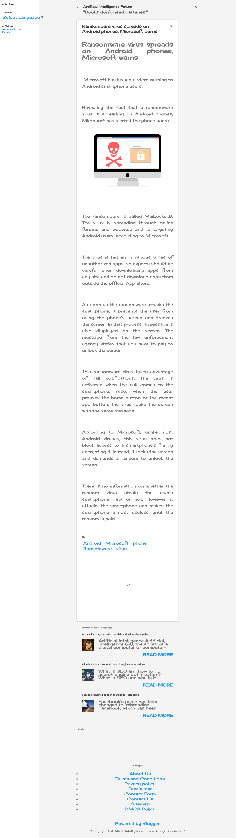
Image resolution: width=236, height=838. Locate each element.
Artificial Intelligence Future (107, 6)
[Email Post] (83, 537)
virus (121, 548)
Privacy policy (140, 783)
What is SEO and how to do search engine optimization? (113, 664)
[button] (171, 26)
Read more (158, 654)
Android (92, 543)
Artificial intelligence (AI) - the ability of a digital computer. (115, 634)
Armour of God (11, 29)
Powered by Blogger (137, 823)
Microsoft (116, 543)
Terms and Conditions (140, 778)
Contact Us (140, 798)
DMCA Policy (140, 809)
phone (140, 543)
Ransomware (97, 548)
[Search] (196, 7)
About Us (140, 773)
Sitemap (140, 803)
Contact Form (140, 793)
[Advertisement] (204, 39)
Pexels (6, 32)
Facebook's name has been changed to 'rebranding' (110, 694)
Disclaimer (140, 788)
